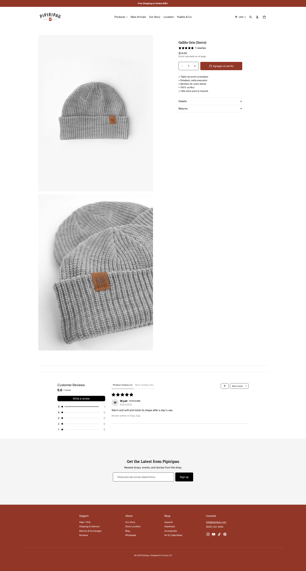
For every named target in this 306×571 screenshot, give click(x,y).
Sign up (184, 477)
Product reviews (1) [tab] (122, 385)
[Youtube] (213, 534)
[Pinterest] (225, 534)
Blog (127, 530)
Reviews (83, 535)
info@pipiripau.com (216, 522)
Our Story (130, 522)
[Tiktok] (219, 534)
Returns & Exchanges (90, 530)
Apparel (168, 522)
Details (182, 101)
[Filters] (225, 386)
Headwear (169, 526)
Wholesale (130, 535)
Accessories (170, 530)
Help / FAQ (85, 522)
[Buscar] (250, 17)
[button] (81, 406)
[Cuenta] (257, 17)
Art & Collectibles (173, 535)
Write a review (81, 398)
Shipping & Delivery (89, 526)
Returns (182, 108)
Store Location (132, 526)
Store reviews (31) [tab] (144, 385)
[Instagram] (208, 534)
